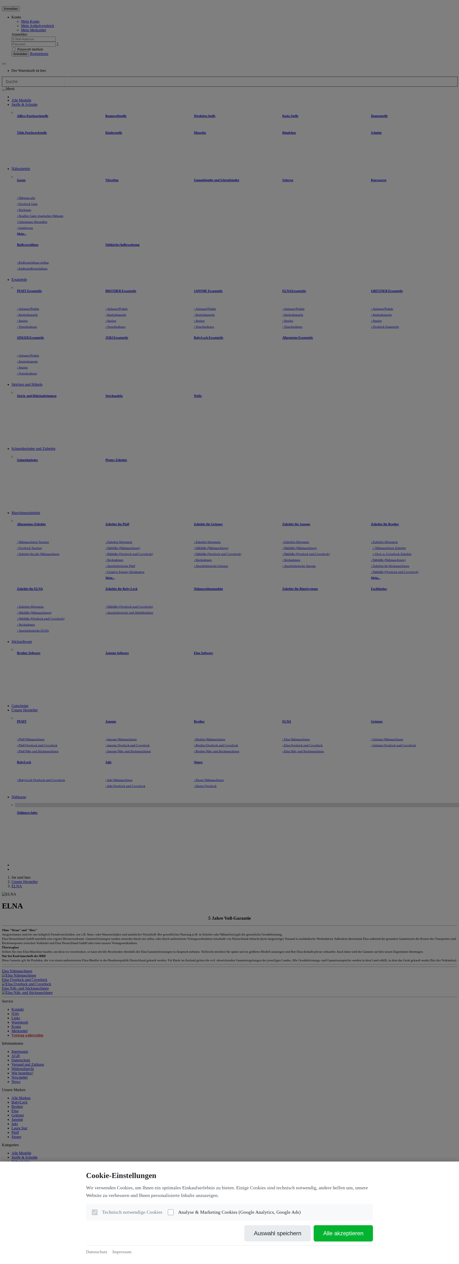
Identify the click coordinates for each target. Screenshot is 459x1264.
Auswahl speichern (277, 1233)
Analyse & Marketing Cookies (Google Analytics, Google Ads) (239, 1212)
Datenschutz (96, 1251)
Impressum (121, 1251)
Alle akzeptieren (343, 1233)
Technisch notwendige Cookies (132, 1212)
